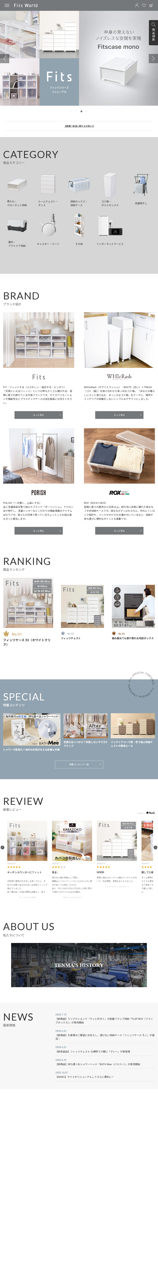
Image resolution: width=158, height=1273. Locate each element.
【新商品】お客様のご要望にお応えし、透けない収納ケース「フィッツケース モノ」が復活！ (104, 1036)
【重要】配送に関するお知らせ (79, 125)
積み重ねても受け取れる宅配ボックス (133, 638)
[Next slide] (153, 58)
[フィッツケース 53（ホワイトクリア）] (28, 603)
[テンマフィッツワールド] (25, 5)
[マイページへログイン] (137, 5)
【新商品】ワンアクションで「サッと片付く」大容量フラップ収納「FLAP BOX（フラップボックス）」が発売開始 (104, 1020)
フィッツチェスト (71, 638)
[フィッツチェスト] (82, 606)
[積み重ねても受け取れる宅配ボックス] (133, 606)
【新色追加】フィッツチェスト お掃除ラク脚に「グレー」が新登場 (92, 1051)
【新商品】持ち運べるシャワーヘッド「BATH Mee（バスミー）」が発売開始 (97, 1064)
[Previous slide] (4, 58)
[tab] (72, 111)
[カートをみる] (151, 5)
